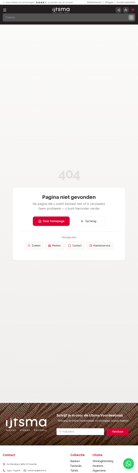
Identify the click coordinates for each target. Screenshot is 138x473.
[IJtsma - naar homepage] (61, 10)
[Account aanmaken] (126, 10)
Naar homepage (53, 221)
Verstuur (117, 431)
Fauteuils (76, 465)
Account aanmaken (126, 2)
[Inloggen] (118, 10)
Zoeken (36, 245)
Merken (56, 245)
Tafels (74, 470)
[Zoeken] (131, 17)
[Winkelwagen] (132, 10)
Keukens (98, 465)
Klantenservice (94, 2)
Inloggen (109, 2)
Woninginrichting (103, 461)
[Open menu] (4, 10)
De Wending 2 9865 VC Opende (22, 464)
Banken (75, 461)
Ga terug (90, 221)
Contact (77, 245)
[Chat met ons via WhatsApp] (128, 463)
